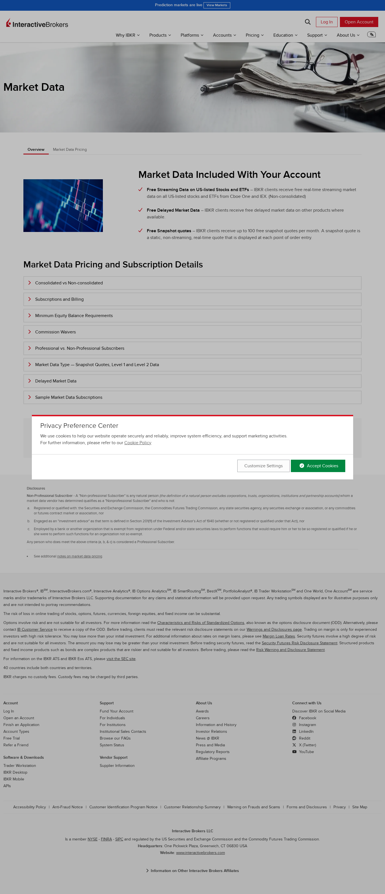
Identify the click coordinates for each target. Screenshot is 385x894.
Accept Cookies (322, 466)
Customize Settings (263, 466)
